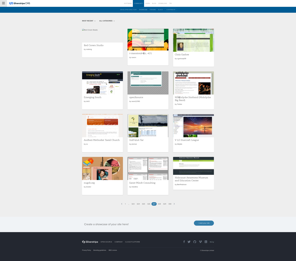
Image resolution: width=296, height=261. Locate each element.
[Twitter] (188, 242)
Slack (160, 10)
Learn (147, 3)
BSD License (113, 250)
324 (138, 204)
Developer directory (128, 10)
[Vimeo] (199, 242)
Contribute (170, 10)
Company (119, 242)
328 (159, 204)
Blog (154, 3)
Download (162, 3)
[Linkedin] (204, 242)
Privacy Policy (86, 250)
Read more (102, 43)
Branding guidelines (99, 250)
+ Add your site (204, 223)
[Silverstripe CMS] (19, 3)
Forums (153, 10)
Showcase (143, 10)
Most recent (88, 21)
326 (148, 204)
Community (138, 3)
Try (170, 3)
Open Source (106, 242)
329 (164, 204)
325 (143, 204)
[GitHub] (193, 242)
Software (128, 3)
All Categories (106, 21)
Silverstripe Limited (208, 250)
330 (169, 204)
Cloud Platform (132, 242)
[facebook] (183, 242)
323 (133, 204)
